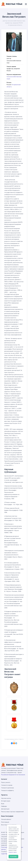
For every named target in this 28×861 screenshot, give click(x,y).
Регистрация (5, 822)
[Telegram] (16, 743)
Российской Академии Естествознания (13, 775)
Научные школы (6, 798)
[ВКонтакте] (12, 743)
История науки (5, 801)
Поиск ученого (5, 782)
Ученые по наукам (6, 785)
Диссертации (5, 809)
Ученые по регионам (7, 788)
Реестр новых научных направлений (12, 811)
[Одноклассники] (14, 743)
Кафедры (4, 806)
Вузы (2, 803)
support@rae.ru (5, 854)
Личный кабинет (6, 819)
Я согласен (13, 856)
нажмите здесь (13, 852)
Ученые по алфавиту (7, 790)
